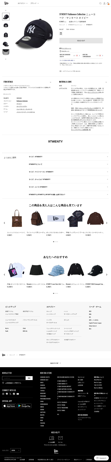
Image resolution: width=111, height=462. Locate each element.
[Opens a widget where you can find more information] (101, 458)
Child (24, 328)
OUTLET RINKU (61, 410)
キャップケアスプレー (86, 108)
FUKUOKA (42, 423)
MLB (90, 311)
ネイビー (19, 103)
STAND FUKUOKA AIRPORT (64, 386)
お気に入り (81, 382)
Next (6, 58)
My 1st (6, 328)
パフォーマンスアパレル (30, 320)
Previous (6, 11)
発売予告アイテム (28, 311)
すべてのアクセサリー (53, 342)
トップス (49, 320)
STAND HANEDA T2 (62, 384)
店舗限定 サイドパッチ (100, 398)
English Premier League (95, 323)
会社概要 (22, 459)
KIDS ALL (25, 331)
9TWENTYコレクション (75, 25)
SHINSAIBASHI (44, 404)
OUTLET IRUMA (61, 405)
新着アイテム (9, 311)
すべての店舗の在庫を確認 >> (67, 60)
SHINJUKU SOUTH (45, 377)
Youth (6, 331)
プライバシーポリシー (63, 459)
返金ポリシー (78, 459)
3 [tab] (56, 241)
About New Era (97, 380)
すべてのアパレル (52, 322)
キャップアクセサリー (53, 339)
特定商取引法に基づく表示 (45, 459)
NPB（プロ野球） (94, 320)
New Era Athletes (98, 388)
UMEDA (42, 407)
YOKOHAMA (43, 396)
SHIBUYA (42, 385)
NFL (90, 317)
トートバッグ (68, 328)
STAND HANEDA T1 (62, 381)
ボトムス (66, 320)
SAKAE (41, 418)
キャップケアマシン (100, 400)
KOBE (41, 420)
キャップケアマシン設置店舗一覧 (81, 130)
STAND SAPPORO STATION (64, 389)
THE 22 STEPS (98, 385)
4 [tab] (57, 241)
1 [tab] (53, 241)
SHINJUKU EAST (44, 380)
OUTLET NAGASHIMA (62, 408)
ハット (66, 311)
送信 (29, 378)
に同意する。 (13, 383)
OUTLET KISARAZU (62, 402)
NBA (90, 314)
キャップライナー (93, 92)
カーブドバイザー (22, 106)
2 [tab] (54, 241)
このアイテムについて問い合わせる (71, 71)
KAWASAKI (43, 393)
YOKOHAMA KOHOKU (45, 399)
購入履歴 (80, 380)
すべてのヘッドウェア (70, 314)
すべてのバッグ (68, 334)
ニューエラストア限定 (11, 314)
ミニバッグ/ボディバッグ (71, 331)
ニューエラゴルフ (10, 320)
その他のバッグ (51, 334)
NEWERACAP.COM (10, 459)
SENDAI (42, 409)
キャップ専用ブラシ (98, 98)
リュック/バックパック (53, 328)
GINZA (41, 382)
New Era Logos (98, 382)
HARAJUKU (43, 388)
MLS (90, 329)
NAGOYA (42, 415)
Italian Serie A (92, 326)
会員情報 (80, 385)
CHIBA (41, 401)
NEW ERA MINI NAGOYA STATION (65, 377)
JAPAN (13, 450)
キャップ (62, 25)
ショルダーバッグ (52, 331)
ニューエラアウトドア (11, 322)
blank (58, 380)
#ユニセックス (7, 94)
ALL (58, 414)
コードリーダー (98, 409)
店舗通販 (96, 411)
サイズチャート (82, 407)
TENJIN (42, 426)
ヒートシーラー (98, 403)
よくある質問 (82, 404)
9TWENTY (89, 25)
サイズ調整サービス (100, 406)
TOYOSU (42, 391)
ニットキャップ (51, 314)
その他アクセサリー (70, 339)
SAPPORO (42, 412)
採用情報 (31, 459)
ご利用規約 (9, 383)
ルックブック (82, 409)
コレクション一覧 (83, 393)
